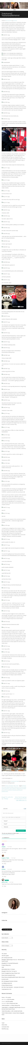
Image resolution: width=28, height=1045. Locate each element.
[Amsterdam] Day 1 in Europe (8, 969)
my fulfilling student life (7, 983)
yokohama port (19, 790)
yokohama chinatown (12, 790)
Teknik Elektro (5, 1007)
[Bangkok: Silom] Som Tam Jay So (9, 971)
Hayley (3, 846)
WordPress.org (5, 1028)
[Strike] (8, 817)
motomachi (21, 787)
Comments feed (5, 1026)
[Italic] (4, 817)
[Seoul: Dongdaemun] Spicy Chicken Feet (11, 973)
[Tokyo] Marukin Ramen (7, 985)
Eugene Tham (5, 858)
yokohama (6, 790)
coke (2, 787)
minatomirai (16, 787)
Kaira (9, 1043)
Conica (6, 1043)
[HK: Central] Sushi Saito (7, 957)
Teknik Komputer (5, 1005)
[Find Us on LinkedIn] (18, 1)
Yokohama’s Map (14, 781)
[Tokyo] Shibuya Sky (6, 965)
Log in (3, 1022)
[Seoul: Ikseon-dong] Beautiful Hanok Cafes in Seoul (13, 977)
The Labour (4, 953)
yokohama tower (5, 791)
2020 (3, 967)
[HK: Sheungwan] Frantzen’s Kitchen (9, 981)
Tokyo (14, 785)
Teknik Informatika (6, 1011)
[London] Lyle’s (5, 979)
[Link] (16, 817)
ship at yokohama (13, 788)
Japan (12, 785)
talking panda (19, 788)
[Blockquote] (13, 817)
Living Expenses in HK (6, 989)
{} (17, 817)
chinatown (24, 785)
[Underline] (6, 817)
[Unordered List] (11, 817)
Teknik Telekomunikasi (7, 1013)
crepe (5, 787)
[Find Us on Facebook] (15, 1)
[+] (19, 817)
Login (24, 808)
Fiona (3, 997)
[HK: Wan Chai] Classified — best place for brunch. (13, 987)
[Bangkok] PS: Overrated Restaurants (10, 963)
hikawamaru (8, 787)
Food (9, 785)
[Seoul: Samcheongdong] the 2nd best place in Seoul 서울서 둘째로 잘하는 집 (20, 798)
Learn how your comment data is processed (14, 834)
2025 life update (5, 955)
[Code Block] (14, 817)
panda (25, 787)
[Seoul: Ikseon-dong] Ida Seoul (8, 975)
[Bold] (3, 817)
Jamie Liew (15, 20)
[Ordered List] (9, 817)
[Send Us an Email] (14, 1)
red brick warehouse (5, 788)
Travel (17, 785)
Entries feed (4, 1024)
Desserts (6, 785)
